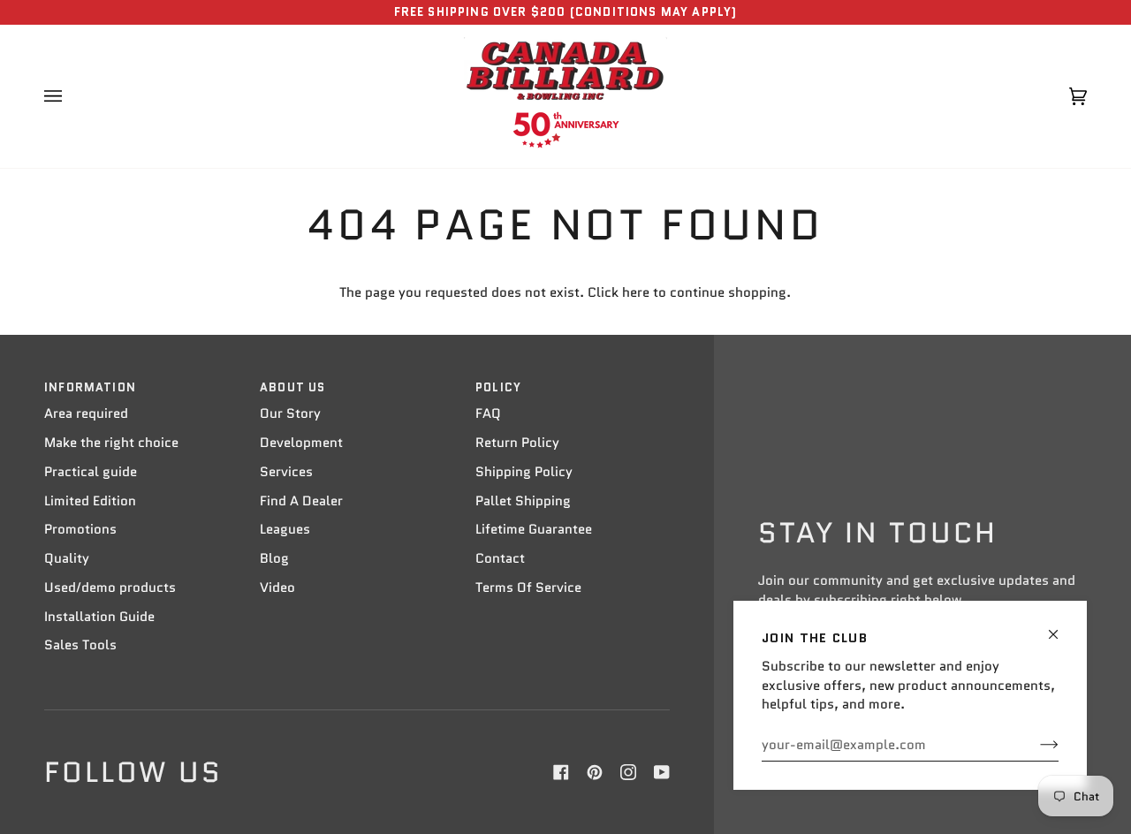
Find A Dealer (301, 501)
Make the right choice (111, 442)
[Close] (1061, 627)
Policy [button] (498, 387)
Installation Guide (99, 617)
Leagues (285, 529)
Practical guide (90, 472)
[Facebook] (561, 772)
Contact (500, 558)
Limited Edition (90, 501)
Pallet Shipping (523, 501)
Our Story (290, 413)
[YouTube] (662, 772)
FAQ (488, 413)
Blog (274, 558)
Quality (66, 558)
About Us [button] (292, 387)
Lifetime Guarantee (533, 529)
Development (301, 442)
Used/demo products (110, 587)
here (635, 292)
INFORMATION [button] (90, 387)
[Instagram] (628, 772)
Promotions (80, 529)
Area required (86, 413)
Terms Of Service (528, 587)
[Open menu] (70, 96)
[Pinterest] (595, 772)
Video (277, 587)
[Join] (1035, 745)
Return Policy (517, 442)
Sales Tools (80, 645)
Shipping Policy (524, 472)
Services (286, 472)
